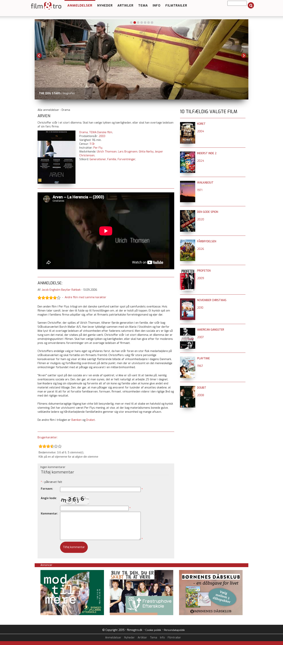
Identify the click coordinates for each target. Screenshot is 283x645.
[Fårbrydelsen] (187, 241)
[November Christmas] (187, 300)
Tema (143, 5)
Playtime (203, 358)
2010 (200, 308)
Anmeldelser (79, 5)
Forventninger (126, 159)
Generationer (98, 159)
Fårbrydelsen (206, 241)
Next (243, 55)
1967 (200, 366)
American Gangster (210, 330)
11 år (92, 144)
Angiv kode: (49, 498)
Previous (39, 55)
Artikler (125, 5)
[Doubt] (187, 388)
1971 (199, 190)
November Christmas (211, 300)
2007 (200, 337)
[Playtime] (187, 358)
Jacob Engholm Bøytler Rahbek (61, 290)
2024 (200, 161)
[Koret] (187, 124)
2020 (200, 219)
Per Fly (97, 148)
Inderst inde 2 (207, 153)
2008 (200, 395)
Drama (83, 132)
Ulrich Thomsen (107, 151)
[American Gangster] (187, 330)
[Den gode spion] (187, 212)
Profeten (204, 271)
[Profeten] (187, 271)
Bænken (76, 420)
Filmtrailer (176, 5)
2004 (200, 131)
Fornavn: (47, 489)
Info (157, 5)
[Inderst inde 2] (187, 153)
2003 (102, 136)
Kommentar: (49, 513)
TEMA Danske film (100, 132)
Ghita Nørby (146, 151)
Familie (111, 159)
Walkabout (205, 182)
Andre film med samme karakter (85, 297)
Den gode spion (207, 212)
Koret (201, 124)
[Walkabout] (187, 182)
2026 (200, 249)
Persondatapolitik (174, 630)
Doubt (201, 388)
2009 (200, 278)
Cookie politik (153, 630)
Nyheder (105, 5)
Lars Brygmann (127, 151)
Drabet (90, 420)
